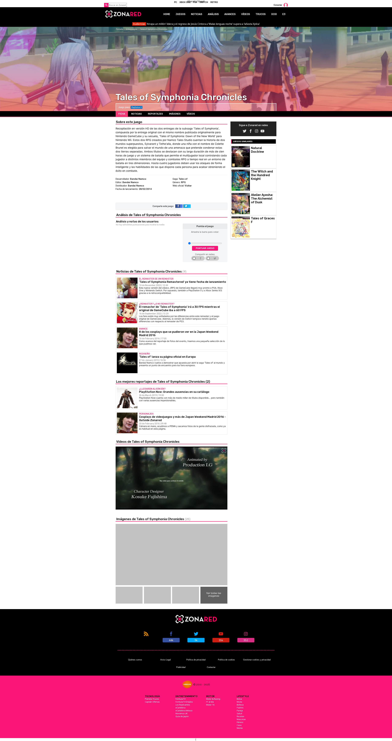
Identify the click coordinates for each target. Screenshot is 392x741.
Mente (240, 728)
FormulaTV (180, 698)
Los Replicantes (182, 704)
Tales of (183, 179)
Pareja (240, 710)
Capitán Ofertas (152, 701)
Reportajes (155, 113)
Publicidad (180, 667)
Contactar (211, 667)
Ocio (274, 14)
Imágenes (175, 113)
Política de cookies (226, 660)
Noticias (196, 14)
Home (166, 14)
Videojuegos (131, 29)
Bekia (239, 698)
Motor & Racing (213, 698)
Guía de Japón (182, 716)
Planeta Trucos (152, 698)
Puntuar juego (205, 248)
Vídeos (245, 14)
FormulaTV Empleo (184, 701)
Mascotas (241, 719)
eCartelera (180, 707)
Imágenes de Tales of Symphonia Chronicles (153, 519)
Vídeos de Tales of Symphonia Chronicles (147, 441)
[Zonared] (123, 14)
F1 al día (210, 701)
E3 (283, 14)
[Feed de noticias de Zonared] (146, 636)
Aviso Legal (165, 660)
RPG (183, 182)
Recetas (240, 716)
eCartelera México (183, 710)
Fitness (240, 722)
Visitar (188, 185)
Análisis (213, 14)
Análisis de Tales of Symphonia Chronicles (148, 215)
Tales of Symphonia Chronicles (153, 29)
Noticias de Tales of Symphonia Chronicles (151, 271)
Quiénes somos (135, 660)
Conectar (278, 5)
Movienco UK (181, 713)
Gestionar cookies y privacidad (257, 660)
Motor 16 (210, 704)
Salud (239, 713)
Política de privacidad (195, 660)
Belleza (240, 704)
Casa (239, 725)
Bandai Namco (138, 179)
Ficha (121, 113)
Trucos (261, 14)
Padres (240, 707)
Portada (119, 29)
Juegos (180, 14)
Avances (230, 14)
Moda (239, 701)
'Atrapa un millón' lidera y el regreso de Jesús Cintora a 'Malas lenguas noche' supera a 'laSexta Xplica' (196, 24)
